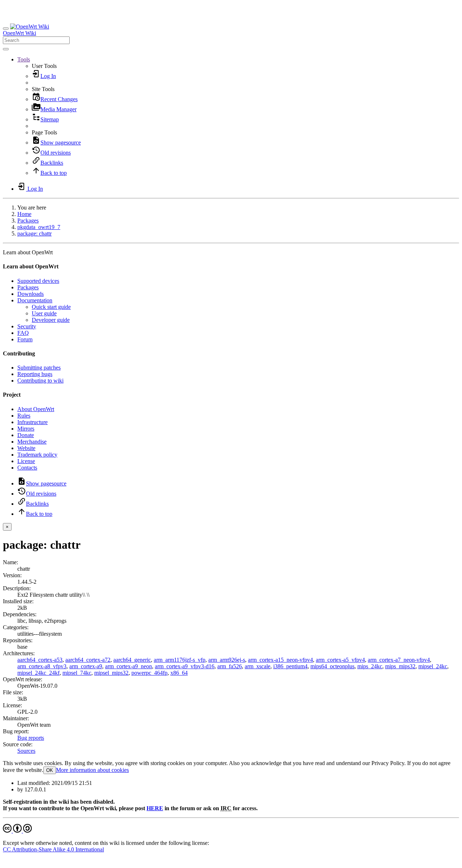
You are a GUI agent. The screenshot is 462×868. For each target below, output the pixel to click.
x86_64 (179, 673)
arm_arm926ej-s (226, 660)
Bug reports (30, 738)
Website (26, 448)
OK (49, 770)
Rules (23, 416)
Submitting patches (39, 367)
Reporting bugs (34, 374)
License (26, 461)
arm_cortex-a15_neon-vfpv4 (280, 660)
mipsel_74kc (76, 673)
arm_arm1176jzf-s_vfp (179, 660)
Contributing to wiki (40, 380)
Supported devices (38, 281)
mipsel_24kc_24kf (38, 673)
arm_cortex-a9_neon (128, 666)
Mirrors (25, 429)
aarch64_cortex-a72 (87, 660)
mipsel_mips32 (111, 673)
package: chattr (34, 233)
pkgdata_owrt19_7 (38, 227)
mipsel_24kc (432, 666)
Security (26, 326)
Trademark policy (37, 455)
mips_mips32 (400, 666)
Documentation (34, 300)
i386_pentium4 (290, 666)
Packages (28, 220)
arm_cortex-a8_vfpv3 (41, 666)
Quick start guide (51, 307)
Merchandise (32, 442)
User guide (44, 313)
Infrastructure (32, 422)
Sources (26, 751)
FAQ (23, 333)
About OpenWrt (35, 409)
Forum (24, 339)
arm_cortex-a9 (85, 666)
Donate (25, 435)
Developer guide (51, 320)
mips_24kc (369, 666)
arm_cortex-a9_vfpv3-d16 (184, 666)
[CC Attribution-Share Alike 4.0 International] (17, 831)
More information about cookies (92, 770)
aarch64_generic (132, 660)
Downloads (30, 294)
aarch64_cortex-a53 (39, 660)
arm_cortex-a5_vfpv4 (340, 660)
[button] (23, 59)
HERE (155, 808)
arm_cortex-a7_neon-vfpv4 (399, 660)
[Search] (6, 49)
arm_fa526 (229, 666)
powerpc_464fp (149, 673)
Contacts (27, 468)
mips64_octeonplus (332, 666)
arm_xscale (257, 666)
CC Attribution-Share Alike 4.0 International (53, 849)
